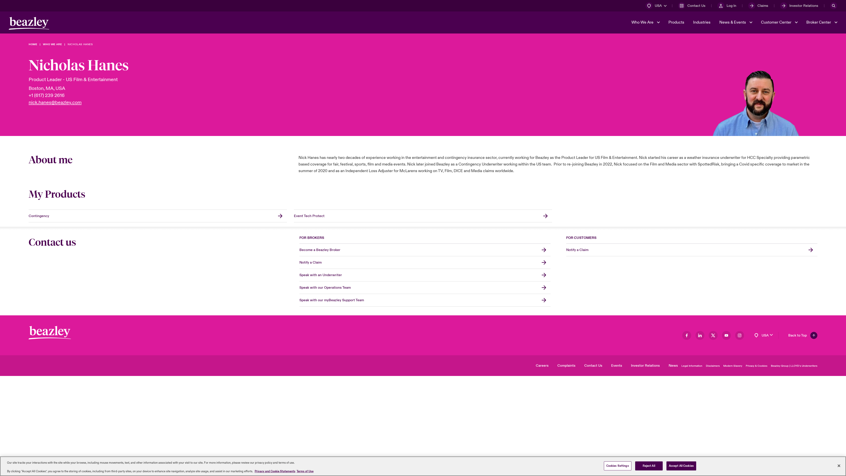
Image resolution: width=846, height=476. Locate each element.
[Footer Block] (50, 332)
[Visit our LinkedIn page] (700, 335)
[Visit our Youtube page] (726, 335)
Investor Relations (645, 365)
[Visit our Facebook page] (686, 335)
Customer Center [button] (776, 22)
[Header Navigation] (29, 23)
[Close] (839, 465)
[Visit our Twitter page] (713, 335)
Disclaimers (713, 366)
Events (616, 365)
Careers (542, 365)
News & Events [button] (733, 22)
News (673, 365)
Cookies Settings (617, 465)
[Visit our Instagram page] (739, 335)
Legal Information (691, 366)
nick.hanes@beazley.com (55, 102)
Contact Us (593, 365)
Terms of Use (305, 471)
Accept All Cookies (681, 465)
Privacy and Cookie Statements (275, 471)
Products (676, 22)
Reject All (649, 465)
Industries (702, 22)
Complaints (566, 365)
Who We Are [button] (642, 22)
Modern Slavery (732, 366)
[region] (423, 466)
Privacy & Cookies (756, 366)
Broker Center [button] (819, 22)
